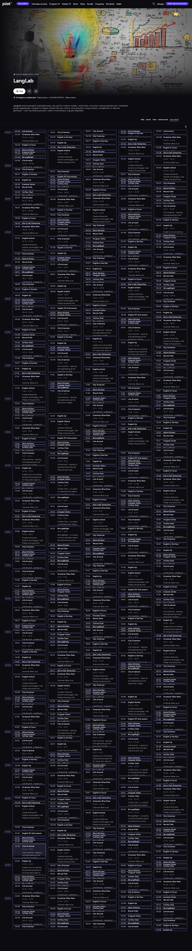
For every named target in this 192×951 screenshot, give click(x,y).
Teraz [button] (148, 119)
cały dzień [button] (174, 119)
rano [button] (154, 119)
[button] (186, 126)
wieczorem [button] (163, 119)
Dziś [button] (142, 119)
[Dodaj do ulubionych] (29, 91)
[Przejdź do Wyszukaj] (154, 4)
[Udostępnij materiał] (36, 91)
